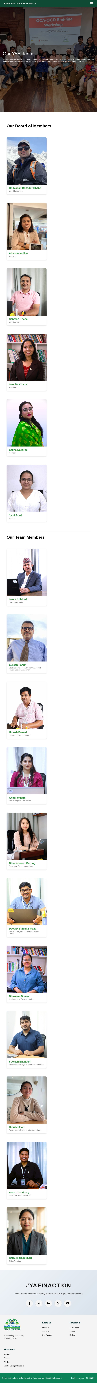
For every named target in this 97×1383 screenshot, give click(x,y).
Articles (7, 1362)
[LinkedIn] (48, 1303)
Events (72, 1331)
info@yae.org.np (77, 1378)
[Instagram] (39, 1303)
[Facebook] (29, 1303)
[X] (58, 1303)
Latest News (74, 1327)
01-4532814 (90, 1378)
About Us (45, 1327)
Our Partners (47, 1335)
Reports (7, 1358)
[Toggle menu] (91, 3)
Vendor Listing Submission (14, 1365)
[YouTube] (67, 1303)
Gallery (72, 1335)
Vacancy (7, 1354)
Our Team (46, 1331)
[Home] (12, 1331)
